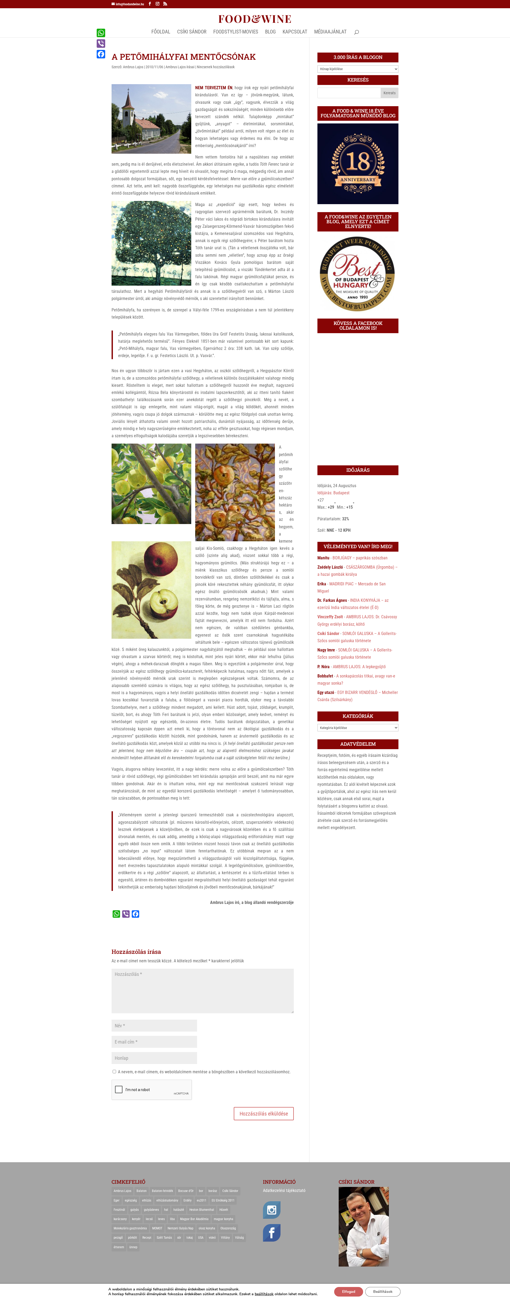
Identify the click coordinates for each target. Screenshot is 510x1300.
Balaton (142, 1191)
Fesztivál (119, 1210)
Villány (225, 1237)
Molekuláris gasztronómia (130, 1228)
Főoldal (160, 32)
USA (200, 1237)
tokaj (189, 1237)
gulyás (134, 1210)
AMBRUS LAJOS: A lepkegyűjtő (359, 666)
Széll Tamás (164, 1237)
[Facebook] (101, 54)
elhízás (146, 1200)
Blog (270, 32)
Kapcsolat (295, 32)
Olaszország (228, 1228)
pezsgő (118, 1237)
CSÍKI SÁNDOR (191, 32)
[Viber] (101, 43)
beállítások (264, 1294)
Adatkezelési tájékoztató (284, 1190)
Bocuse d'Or (186, 1191)
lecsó (149, 1219)
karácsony (120, 1219)
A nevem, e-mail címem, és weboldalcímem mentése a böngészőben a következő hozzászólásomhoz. (204, 1071)
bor (201, 1191)
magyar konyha (223, 1219)
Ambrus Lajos (133, 67)
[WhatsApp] (101, 33)
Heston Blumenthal (201, 1210)
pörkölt (132, 1237)
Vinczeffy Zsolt (330, 616)
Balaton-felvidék (162, 1191)
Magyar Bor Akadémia (194, 1219)
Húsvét (223, 1210)
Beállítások (383, 1291)
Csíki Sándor (328, 633)
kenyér (136, 1219)
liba (172, 1219)
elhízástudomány (167, 1200)
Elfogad (348, 1291)
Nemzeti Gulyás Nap (180, 1228)
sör (179, 1237)
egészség (131, 1200)
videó (212, 1237)
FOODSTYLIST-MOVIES (235, 32)
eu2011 (201, 1200)
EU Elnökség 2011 (223, 1200)
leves (161, 1219)
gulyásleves (151, 1210)
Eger (117, 1200)
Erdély (188, 1200)
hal (166, 1210)
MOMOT (157, 1228)
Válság (239, 1237)
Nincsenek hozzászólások (216, 67)
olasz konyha (207, 1228)
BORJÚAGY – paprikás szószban (360, 557)
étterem (119, 1247)
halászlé (178, 1210)
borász (213, 1191)
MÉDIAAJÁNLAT (330, 32)
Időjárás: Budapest (333, 492)
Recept (146, 1237)
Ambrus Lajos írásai (179, 67)
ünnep (133, 1247)
